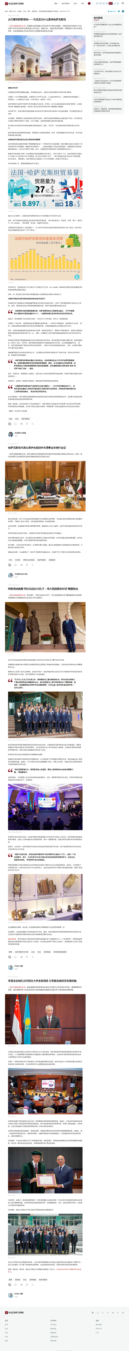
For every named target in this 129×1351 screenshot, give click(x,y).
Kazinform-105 (64, 11)
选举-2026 (12, 11)
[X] (32, 424)
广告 (97, 1333)
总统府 (19, 11)
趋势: (6, 11)
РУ (104, 3)
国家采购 (53, 1341)
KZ (97, 3)
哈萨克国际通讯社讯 (17, 26)
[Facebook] (27, 424)
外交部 (17, 560)
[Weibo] (108, 1313)
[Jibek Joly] (112, 11)
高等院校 (47, 952)
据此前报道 (12, 939)
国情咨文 (34, 11)
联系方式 (99, 1329)
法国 (10, 419)
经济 (6, 1337)
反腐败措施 (54, 1337)
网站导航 (99, 1325)
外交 (16, 419)
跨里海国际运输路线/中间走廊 (48, 11)
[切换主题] (90, 3)
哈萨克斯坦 (26, 419)
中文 (110, 3)
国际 (6, 1341)
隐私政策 (53, 1329)
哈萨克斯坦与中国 (21, 952)
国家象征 (53, 1333)
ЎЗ (118, 3)
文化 (32, 952)
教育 (10, 952)
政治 (6, 1329)
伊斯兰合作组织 (28, 560)
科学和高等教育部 (60, 952)
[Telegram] (21, 424)
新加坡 (17, 1280)
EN (107, 3)
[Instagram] (9, 424)
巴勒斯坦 (52, 560)
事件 (29, 11)
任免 (24, 11)
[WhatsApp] (15, 424)
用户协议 (53, 1325)
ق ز (114, 3)
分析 (82, 3)
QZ (100, 3)
